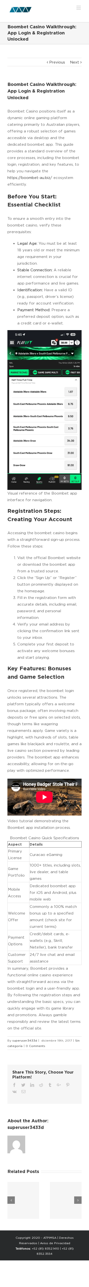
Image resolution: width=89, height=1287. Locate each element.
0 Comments (35, 1045)
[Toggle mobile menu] (79, 7)
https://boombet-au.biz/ (29, 178)
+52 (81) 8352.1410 (45, 1248)
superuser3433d (24, 1040)
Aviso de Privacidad (55, 1243)
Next (74, 62)
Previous (57, 62)
